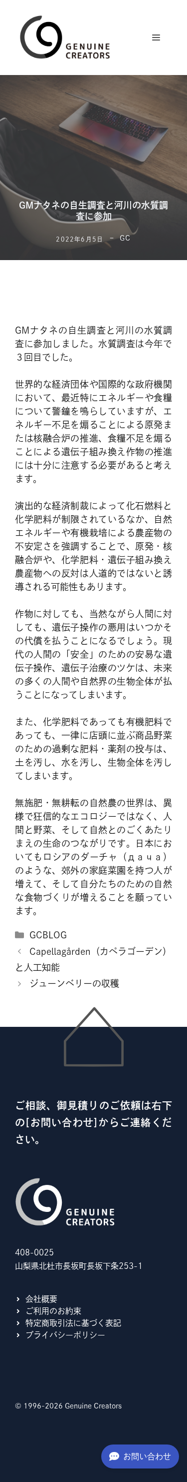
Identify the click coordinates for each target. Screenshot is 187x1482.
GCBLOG (48, 934)
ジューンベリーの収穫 (74, 983)
